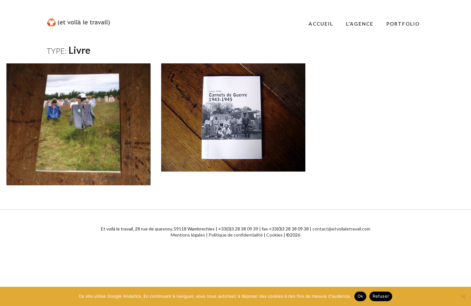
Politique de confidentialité (236, 235)
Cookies (274, 235)
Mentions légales (188, 235)
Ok (360, 296)
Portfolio (403, 24)
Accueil (321, 24)
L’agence (360, 24)
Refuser (381, 296)
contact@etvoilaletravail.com (341, 228)
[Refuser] (463, 296)
